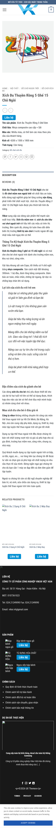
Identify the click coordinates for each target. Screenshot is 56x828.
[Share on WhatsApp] (5, 156)
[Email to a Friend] (21, 156)
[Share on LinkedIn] (31, 156)
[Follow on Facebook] (22, 783)
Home (4, 88)
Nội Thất (14, 88)
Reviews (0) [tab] (8, 182)
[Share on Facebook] (10, 156)
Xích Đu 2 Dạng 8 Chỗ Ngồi (13, 547)
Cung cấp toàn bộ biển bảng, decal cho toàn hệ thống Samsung (28, 754)
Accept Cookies (28, 823)
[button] (4, 10)
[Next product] (5, 110)
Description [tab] (9, 175)
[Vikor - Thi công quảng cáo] (28, 9)
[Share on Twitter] (15, 156)
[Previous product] (10, 110)
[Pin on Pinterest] (26, 156)
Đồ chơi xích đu (16, 150)
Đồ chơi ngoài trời (30, 88)
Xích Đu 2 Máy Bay (37, 547)
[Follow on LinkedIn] (33, 783)
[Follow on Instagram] (26, 783)
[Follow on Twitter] (30, 783)
